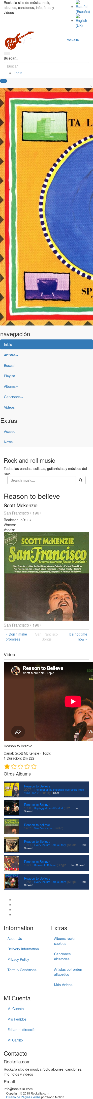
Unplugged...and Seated (48, 808)
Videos (9, 407)
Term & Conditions (21, 969)
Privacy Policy (18, 959)
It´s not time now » (78, 637)
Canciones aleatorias (62, 956)
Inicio (8, 344)
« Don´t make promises (16, 637)
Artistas (10, 354)
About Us (14, 938)
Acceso (9, 431)
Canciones (12, 396)
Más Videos (63, 984)
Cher (56, 793)
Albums (10, 386)
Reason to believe (37, 824)
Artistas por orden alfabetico (68, 972)
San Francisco (43, 828)
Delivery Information (23, 948)
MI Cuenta (15, 1008)
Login (18, 72)
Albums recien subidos (65, 941)
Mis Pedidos (17, 1019)
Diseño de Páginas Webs (23, 1097)
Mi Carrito (15, 1039)
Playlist (9, 375)
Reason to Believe (37, 786)
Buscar (9, 365)
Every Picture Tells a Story (50, 845)
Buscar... (11, 58)
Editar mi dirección (21, 1029)
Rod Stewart (77, 865)
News (8, 441)
